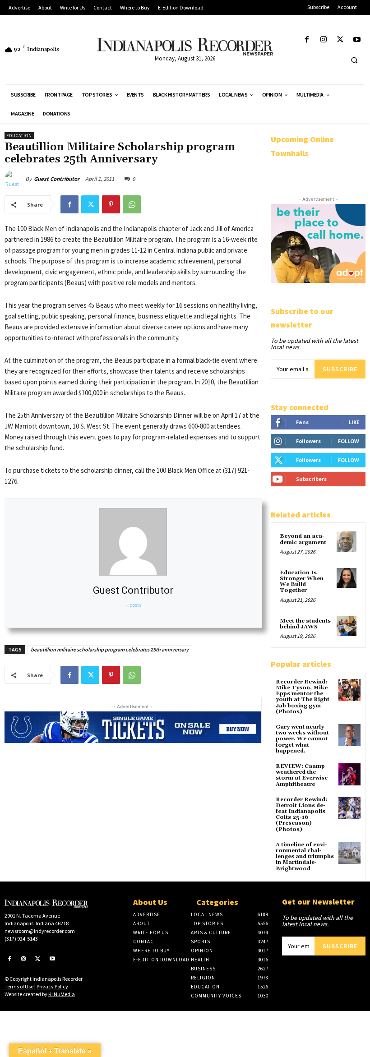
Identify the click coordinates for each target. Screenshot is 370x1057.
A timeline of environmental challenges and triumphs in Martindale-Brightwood (305, 856)
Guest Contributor (56, 179)
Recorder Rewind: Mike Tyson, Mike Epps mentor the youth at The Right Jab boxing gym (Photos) (302, 697)
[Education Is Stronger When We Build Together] (346, 578)
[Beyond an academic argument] (346, 541)
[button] (354, 60)
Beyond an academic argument (303, 539)
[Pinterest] (111, 204)
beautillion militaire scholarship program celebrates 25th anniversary (110, 649)
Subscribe (340, 369)
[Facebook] (307, 40)
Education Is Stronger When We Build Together (302, 581)
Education (19, 135)
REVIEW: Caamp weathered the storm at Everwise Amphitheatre (302, 775)
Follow (348, 441)
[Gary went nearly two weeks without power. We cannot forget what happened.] (349, 735)
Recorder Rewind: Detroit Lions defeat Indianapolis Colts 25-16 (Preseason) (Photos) (301, 814)
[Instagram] (323, 40)
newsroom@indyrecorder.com (40, 931)
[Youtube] (357, 40)
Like (354, 422)
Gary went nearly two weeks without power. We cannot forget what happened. (302, 739)
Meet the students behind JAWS (305, 624)
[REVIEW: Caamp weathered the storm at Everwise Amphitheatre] (349, 774)
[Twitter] (340, 40)
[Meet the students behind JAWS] (346, 626)
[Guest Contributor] (15, 179)
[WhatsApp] (132, 204)
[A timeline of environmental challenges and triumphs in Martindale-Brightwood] (349, 853)
